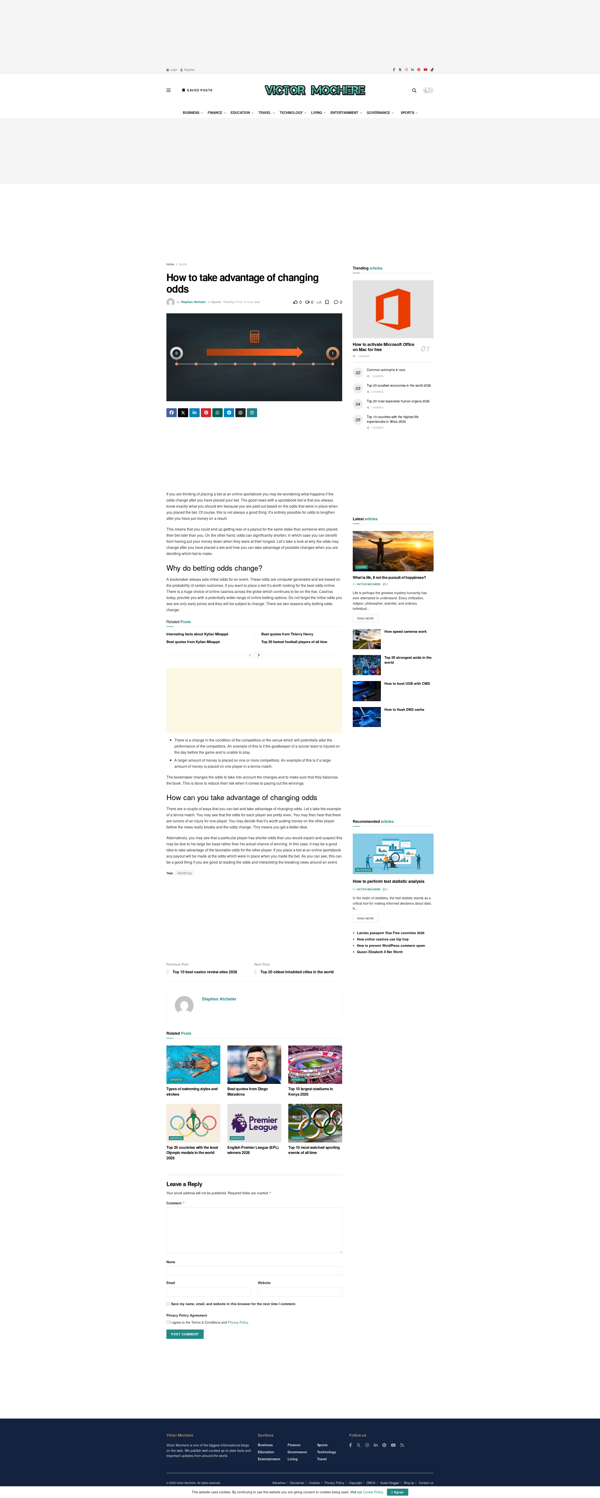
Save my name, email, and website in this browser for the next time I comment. (233, 1303)
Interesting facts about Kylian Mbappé (197, 634)
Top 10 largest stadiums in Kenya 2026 (310, 1091)
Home (170, 264)
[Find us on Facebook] (394, 70)
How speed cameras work (405, 631)
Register (189, 69)
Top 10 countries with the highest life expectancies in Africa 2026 (392, 419)
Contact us (426, 1482)
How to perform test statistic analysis (388, 881)
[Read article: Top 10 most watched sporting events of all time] (315, 1123)
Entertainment (344, 112)
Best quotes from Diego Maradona (247, 1091)
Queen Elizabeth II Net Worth (380, 951)
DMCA (371, 1482)
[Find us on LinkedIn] (412, 70)
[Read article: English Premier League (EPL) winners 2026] (254, 1123)
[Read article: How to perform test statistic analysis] (393, 854)
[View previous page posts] (250, 655)
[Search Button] (414, 90)
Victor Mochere (368, 584)
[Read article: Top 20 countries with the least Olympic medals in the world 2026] (193, 1123)
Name (170, 1261)
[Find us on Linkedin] (376, 1445)
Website (264, 1282)
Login (173, 69)
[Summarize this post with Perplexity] (252, 412)
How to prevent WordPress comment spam (391, 945)
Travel (264, 112)
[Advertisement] (300, 33)
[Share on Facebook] (171, 412)
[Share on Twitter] (183, 412)
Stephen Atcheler (193, 302)
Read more (367, 617)
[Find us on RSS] (402, 1445)
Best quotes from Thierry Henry (287, 634)
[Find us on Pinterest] (418, 70)
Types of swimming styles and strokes (192, 1091)
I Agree (398, 1492)
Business (191, 112)
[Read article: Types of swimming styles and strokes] (193, 1064)
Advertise (278, 1482)
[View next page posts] (258, 655)
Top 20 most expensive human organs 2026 (398, 401)
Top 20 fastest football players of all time (294, 641)
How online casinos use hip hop (383, 939)
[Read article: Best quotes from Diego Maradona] (254, 1064)
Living (316, 112)
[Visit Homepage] (315, 90)
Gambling (184, 873)
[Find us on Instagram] (406, 70)
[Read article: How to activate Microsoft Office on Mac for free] (393, 309)
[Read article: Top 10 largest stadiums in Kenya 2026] (315, 1064)
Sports (407, 112)
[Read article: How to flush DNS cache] (367, 717)
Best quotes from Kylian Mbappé (193, 641)
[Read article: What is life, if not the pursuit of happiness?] (393, 551)
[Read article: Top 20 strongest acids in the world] (367, 665)
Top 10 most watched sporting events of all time (314, 1150)
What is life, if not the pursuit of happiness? (389, 577)
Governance (378, 112)
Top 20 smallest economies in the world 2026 (399, 385)
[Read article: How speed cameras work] (367, 639)
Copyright (355, 1482)
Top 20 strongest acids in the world (407, 660)
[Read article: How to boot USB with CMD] (367, 691)
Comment (175, 1203)
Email (170, 1282)
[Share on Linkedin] (194, 412)
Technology (291, 112)
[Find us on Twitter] (400, 70)
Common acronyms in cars (386, 369)
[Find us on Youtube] (426, 70)
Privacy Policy (238, 1322)
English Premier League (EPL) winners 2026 (253, 1150)
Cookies (314, 1482)
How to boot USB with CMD (407, 683)
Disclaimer (297, 1482)
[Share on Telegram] (229, 412)
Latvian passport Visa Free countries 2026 (390, 932)
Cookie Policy (373, 1492)
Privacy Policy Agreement (186, 1315)
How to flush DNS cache (404, 709)
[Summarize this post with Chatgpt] (240, 412)
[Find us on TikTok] (432, 70)
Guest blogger (389, 1482)
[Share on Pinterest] (206, 412)
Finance (215, 112)
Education (240, 112)
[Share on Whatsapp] (217, 412)
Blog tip (409, 1482)
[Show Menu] (168, 90)
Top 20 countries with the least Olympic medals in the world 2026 (192, 1153)
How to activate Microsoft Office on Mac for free (383, 347)
